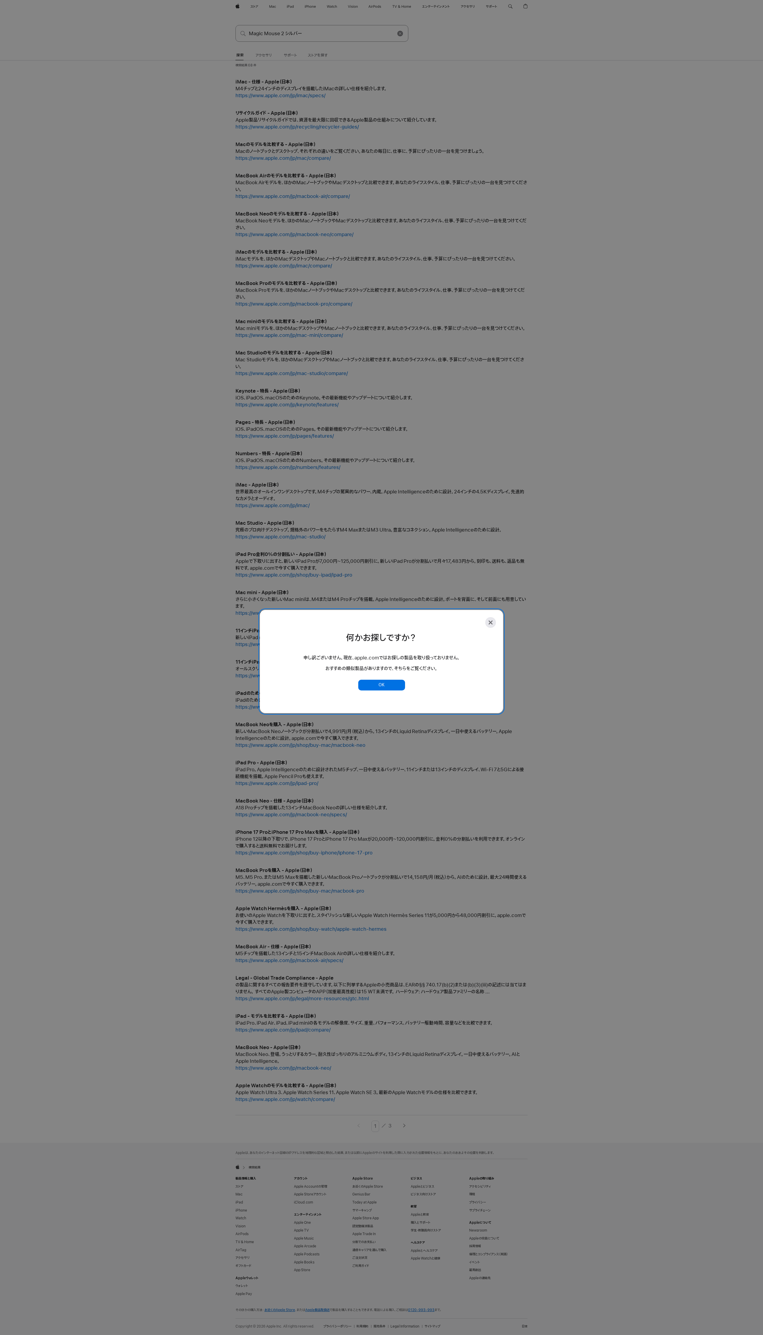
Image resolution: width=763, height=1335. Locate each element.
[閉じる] (490, 622)
